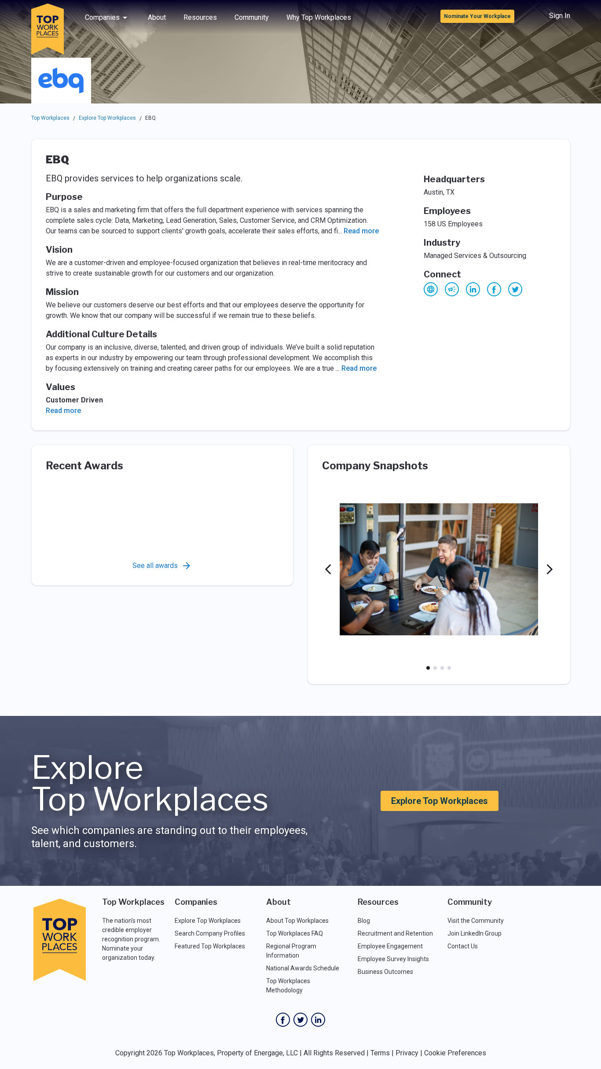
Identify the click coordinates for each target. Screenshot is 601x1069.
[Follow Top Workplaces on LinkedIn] (318, 1020)
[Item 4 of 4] (449, 668)
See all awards (155, 565)
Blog (364, 920)
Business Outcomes (385, 971)
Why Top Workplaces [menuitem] (318, 17)
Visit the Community (475, 920)
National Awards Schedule (302, 968)
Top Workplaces (50, 118)
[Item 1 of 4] (428, 668)
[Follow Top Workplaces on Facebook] (283, 1020)
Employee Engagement (390, 946)
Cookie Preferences (455, 1053)
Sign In (559, 15)
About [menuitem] (157, 17)
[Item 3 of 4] (442, 668)
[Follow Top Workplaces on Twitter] (300, 1020)
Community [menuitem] (252, 17)
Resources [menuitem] (200, 17)
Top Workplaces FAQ (294, 933)
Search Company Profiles (210, 933)
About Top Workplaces (297, 920)
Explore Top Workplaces (107, 118)
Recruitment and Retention (395, 933)
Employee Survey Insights (393, 958)
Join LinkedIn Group (474, 933)
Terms (380, 1053)
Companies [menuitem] (102, 17)
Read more (361, 231)
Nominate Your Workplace (477, 16)
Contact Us (462, 946)
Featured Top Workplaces (210, 946)
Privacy (407, 1053)
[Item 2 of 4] (435, 668)
